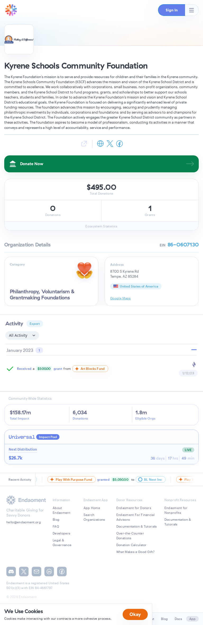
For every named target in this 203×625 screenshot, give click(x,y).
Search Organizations (94, 517)
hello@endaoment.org (23, 522)
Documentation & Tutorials (136, 526)
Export (35, 323)
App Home (92, 508)
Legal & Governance (62, 542)
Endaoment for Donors (133, 508)
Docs (178, 618)
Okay (135, 614)
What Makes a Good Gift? (135, 552)
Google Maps (120, 298)
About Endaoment (61, 510)
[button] (171, 10)
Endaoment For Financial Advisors (135, 517)
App (192, 618)
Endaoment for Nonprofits (175, 510)
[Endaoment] (11, 10)
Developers (61, 533)
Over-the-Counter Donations (130, 535)
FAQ (56, 526)
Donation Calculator (131, 545)
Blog (56, 519)
